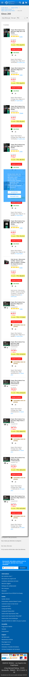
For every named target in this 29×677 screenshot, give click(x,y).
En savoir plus (21, 62)
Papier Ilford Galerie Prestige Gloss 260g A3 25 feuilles (18, 146)
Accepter (14, 192)
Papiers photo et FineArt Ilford (8, 10)
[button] (12, 55)
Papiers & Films (14, 7)
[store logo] (10, 2)
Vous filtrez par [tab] (6, 18)
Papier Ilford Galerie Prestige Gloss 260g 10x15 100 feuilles (18, 31)
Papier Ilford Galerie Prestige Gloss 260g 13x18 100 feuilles (18, 108)
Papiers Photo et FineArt (6, 9)
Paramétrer (14, 196)
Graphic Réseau (5, 7)
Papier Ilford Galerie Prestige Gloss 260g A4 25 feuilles (18, 69)
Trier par (13, 18)
